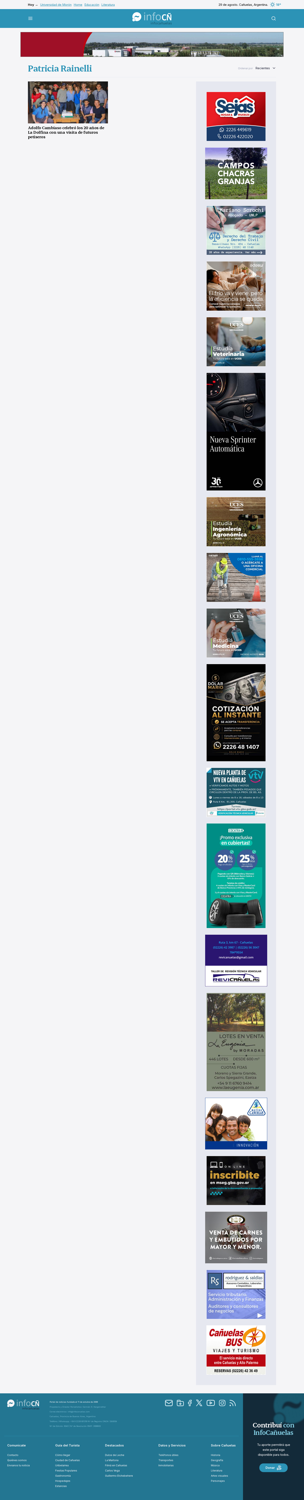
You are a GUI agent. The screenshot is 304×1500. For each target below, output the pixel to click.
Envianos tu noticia (18, 1465)
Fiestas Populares (66, 1470)
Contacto (12, 1455)
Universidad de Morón (56, 5)
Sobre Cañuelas (223, 1445)
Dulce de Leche (114, 1455)
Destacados (114, 1445)
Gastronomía (63, 1475)
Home (78, 5)
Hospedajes (62, 1480)
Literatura (108, 5)
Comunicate (16, 1445)
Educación (91, 5)
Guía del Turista (67, 1445)
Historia (215, 1455)
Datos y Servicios (172, 1445)
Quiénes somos (17, 1460)
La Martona (111, 1460)
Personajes (218, 1480)
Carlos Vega (112, 1470)
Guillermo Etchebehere (119, 1475)
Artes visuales (219, 1475)
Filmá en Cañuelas (116, 1465)
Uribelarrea (62, 1465)
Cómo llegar (62, 1455)
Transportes (165, 1460)
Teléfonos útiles (168, 1455)
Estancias (61, 1486)
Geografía (217, 1460)
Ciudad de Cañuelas (67, 1460)
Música (215, 1465)
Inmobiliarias (166, 1465)
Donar (270, 1468)
